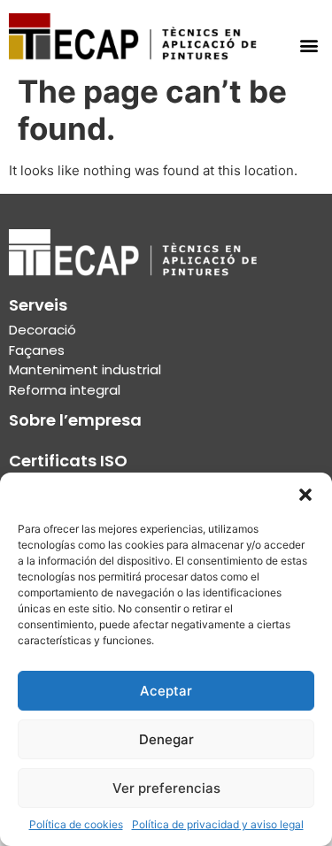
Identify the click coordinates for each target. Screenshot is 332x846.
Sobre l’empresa (75, 420)
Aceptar (166, 690)
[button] (305, 495)
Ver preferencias (166, 788)
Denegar (166, 739)
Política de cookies (76, 824)
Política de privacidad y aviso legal (218, 824)
